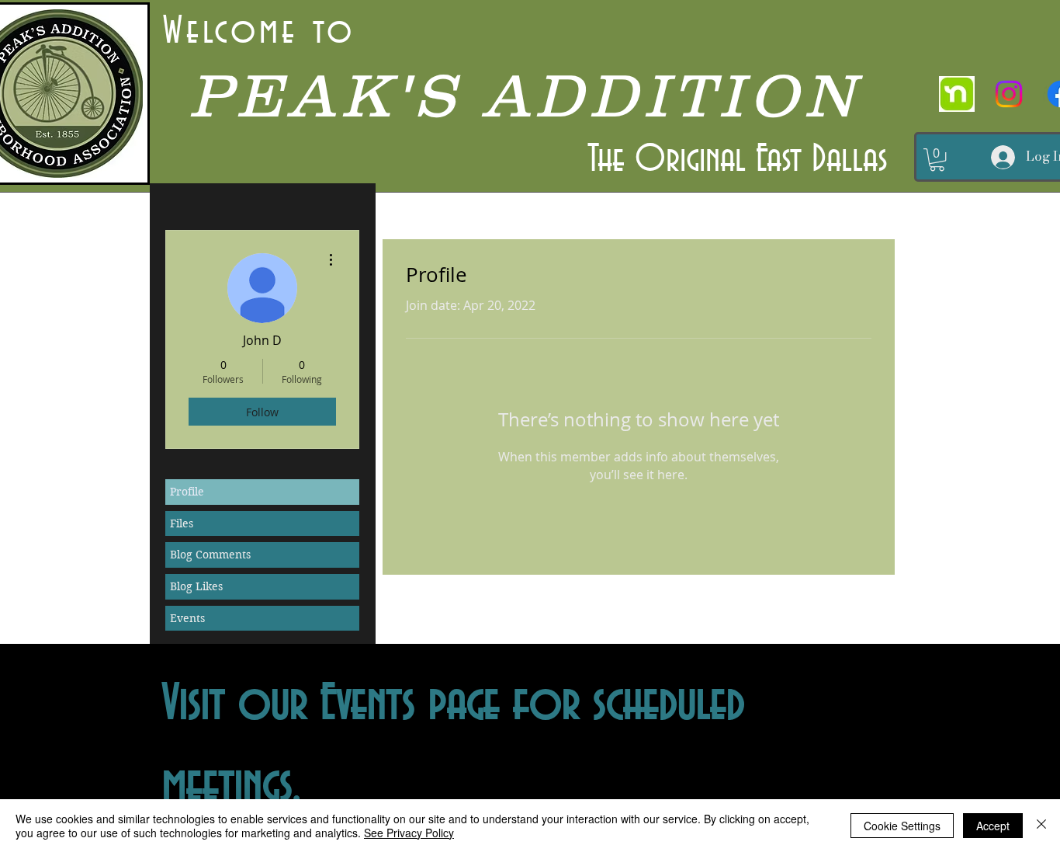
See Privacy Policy (409, 832)
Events (187, 618)
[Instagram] (1009, 94)
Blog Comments (210, 555)
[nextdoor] (957, 94)
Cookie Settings (902, 825)
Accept (993, 825)
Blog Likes (196, 586)
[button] (937, 159)
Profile (187, 492)
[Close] (1041, 826)
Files (181, 523)
